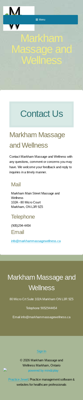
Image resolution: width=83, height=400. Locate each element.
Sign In (41, 351)
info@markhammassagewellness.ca (35, 241)
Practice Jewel (18, 379)
